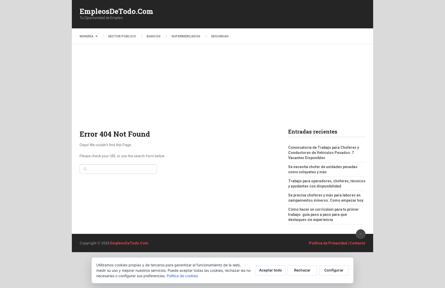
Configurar (334, 270)
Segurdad (220, 36)
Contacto (357, 243)
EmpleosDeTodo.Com (116, 11)
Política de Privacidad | (329, 243)
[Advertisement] (222, 90)
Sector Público (122, 36)
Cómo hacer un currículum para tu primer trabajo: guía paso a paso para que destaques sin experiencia (323, 214)
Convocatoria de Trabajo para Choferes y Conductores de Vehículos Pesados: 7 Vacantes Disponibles (323, 152)
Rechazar (302, 270)
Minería (86, 36)
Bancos (153, 36)
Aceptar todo (270, 270)
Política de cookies (182, 276)
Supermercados (185, 36)
